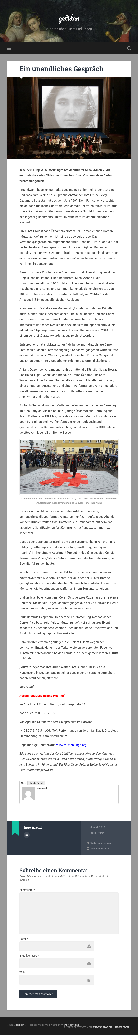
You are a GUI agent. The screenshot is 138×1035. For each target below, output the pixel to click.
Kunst (101, 832)
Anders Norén (102, 1027)
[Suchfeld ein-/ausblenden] (129, 48)
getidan (69, 18)
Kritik (93, 832)
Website (24, 972)
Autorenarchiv (27, 835)
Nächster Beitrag (99, 848)
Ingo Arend (42, 788)
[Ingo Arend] (28, 799)
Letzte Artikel (36, 783)
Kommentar (27, 889)
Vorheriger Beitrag (100, 843)
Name (23, 938)
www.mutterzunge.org (71, 745)
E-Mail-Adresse (29, 955)
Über (23, 783)
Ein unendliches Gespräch (61, 68)
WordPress (71, 1025)
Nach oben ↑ (123, 1027)
